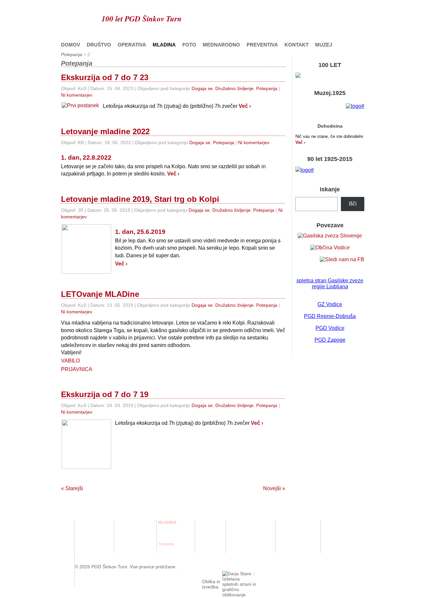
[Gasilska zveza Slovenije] (330, 235)
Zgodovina (84, 539)
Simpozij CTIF (238, 544)
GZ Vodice (329, 304)
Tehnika (122, 534)
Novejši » (274, 488)
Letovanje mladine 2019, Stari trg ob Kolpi (140, 199)
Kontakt (297, 44)
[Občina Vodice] (330, 247)
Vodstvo (82, 534)
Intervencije (125, 544)
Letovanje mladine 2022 (105, 131)
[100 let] (298, 76)
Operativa (132, 44)
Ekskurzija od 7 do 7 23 (104, 77)
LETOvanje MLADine (100, 294)
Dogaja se (202, 88)
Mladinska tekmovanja (176, 539)
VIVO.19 (234, 534)
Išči (353, 203)
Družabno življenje (234, 88)
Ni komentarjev (76, 95)
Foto (189, 44)
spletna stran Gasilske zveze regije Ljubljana (329, 283)
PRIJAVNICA (76, 369)
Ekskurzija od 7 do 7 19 (104, 394)
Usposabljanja (127, 549)
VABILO (70, 360)
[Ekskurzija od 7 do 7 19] (86, 467)
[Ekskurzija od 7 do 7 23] (80, 105)
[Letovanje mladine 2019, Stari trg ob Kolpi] (86, 272)
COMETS (235, 539)
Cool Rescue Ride (241, 529)
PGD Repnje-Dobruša (330, 316)
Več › (245, 106)
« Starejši (72, 488)
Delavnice (166, 529)
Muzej (323, 44)
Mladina (164, 44)
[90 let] (304, 170)
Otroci (282, 529)
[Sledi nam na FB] (342, 259)
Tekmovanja (125, 539)
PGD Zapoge (330, 340)
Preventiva (262, 44)
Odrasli (283, 539)
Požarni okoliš (127, 529)
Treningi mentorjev (173, 534)
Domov (70, 44)
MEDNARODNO (221, 44)
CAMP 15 (235, 549)
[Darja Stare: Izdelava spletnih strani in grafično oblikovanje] (239, 594)
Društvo (99, 44)
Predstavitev (86, 529)
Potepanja (71, 54)
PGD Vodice (330, 328)
